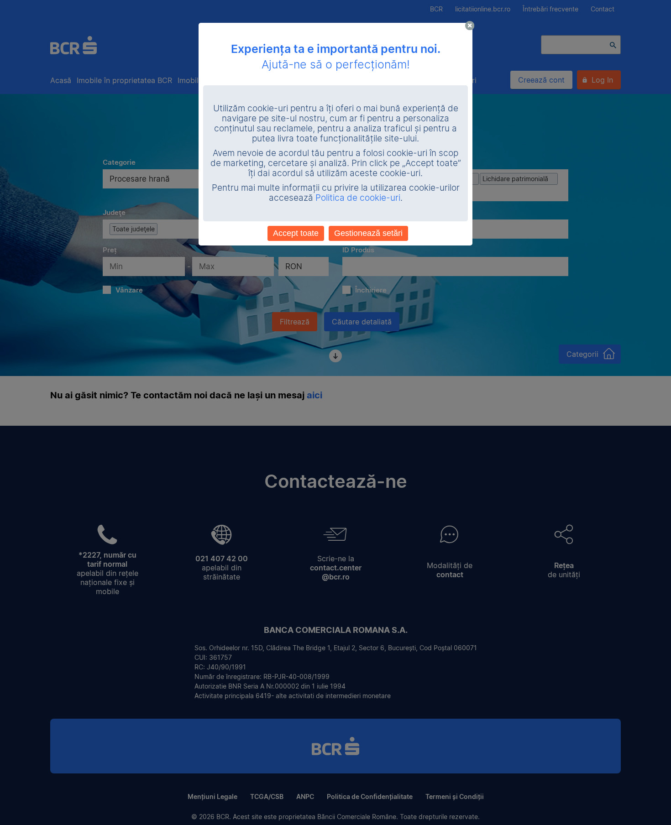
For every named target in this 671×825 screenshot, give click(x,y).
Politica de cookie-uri (357, 198)
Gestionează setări (368, 233)
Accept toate (296, 233)
